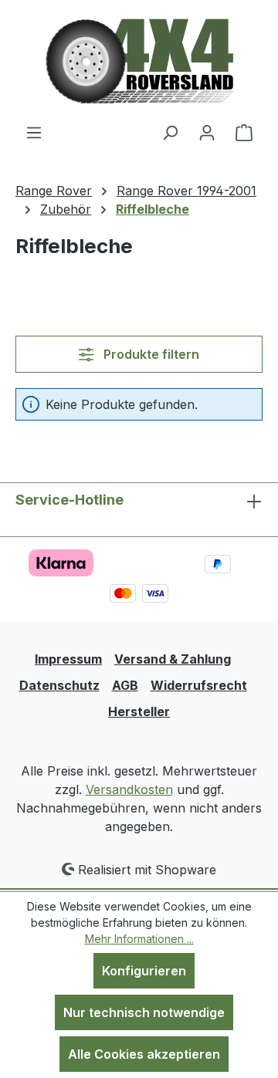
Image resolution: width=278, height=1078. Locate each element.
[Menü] (34, 132)
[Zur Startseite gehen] (139, 61)
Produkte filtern (149, 354)
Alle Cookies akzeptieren (144, 1054)
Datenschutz (59, 685)
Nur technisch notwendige (144, 1012)
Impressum (68, 659)
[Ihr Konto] (206, 132)
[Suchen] (169, 132)
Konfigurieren (144, 970)
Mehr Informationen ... (139, 938)
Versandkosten (129, 789)
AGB (125, 685)
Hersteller (139, 711)
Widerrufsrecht (199, 685)
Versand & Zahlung (172, 659)
